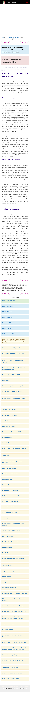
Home (2, 37)
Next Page (24, 42)
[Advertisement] (15, 21)
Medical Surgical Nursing (12, 37)
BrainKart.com (12, 2)
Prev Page (6, 42)
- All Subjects (6, 328)
